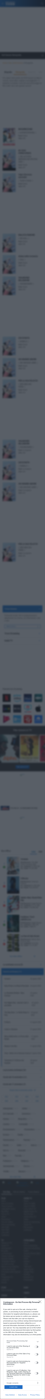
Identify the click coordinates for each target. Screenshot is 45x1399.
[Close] (41, 1302)
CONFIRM (14, 1387)
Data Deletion (10, 1395)
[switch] (36, 1347)
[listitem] (22, 1341)
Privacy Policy (35, 1395)
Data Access (22, 1395)
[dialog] (22, 1348)
